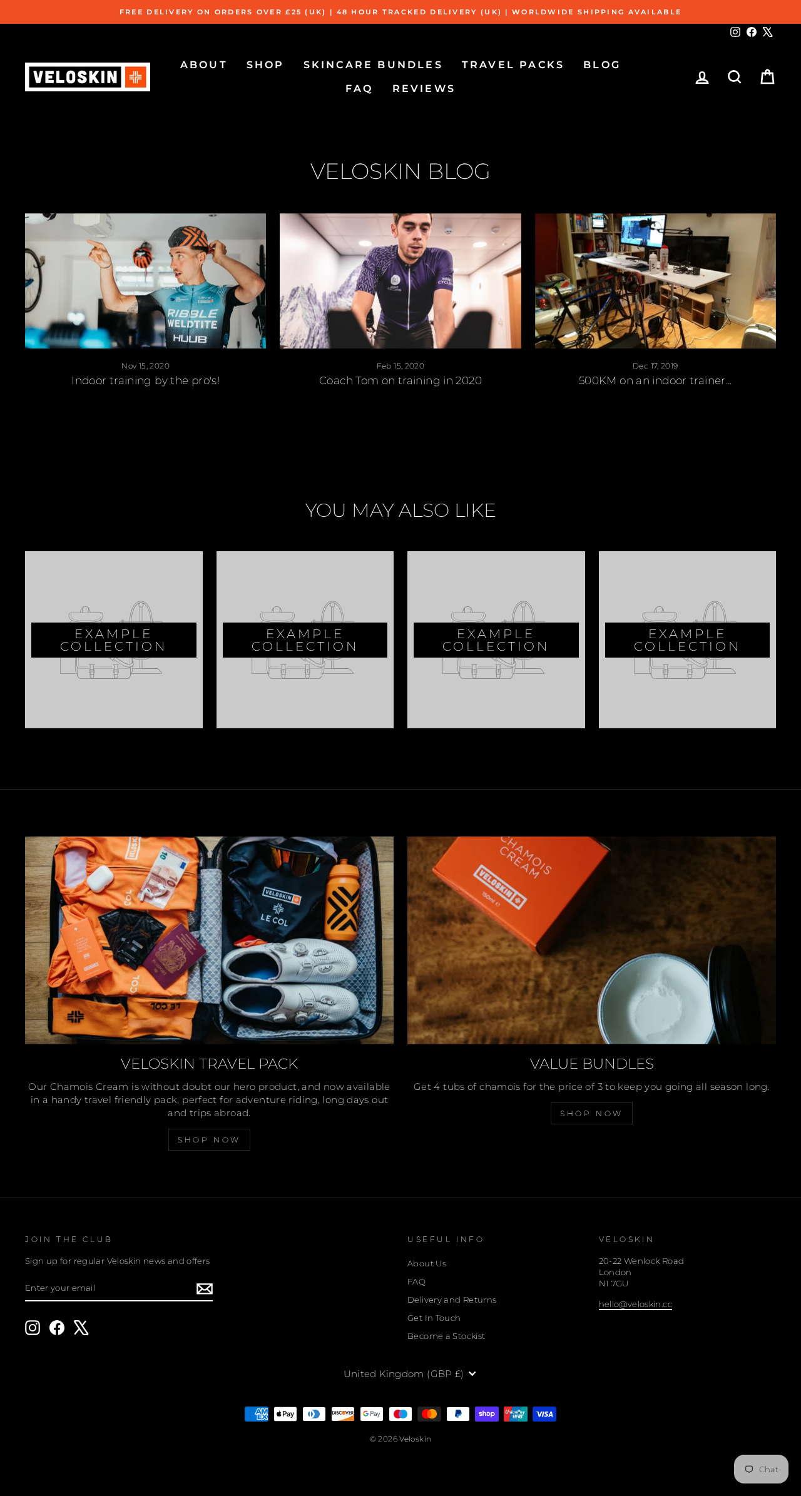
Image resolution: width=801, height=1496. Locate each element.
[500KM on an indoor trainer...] (655, 281)
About (204, 65)
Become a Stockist (446, 1336)
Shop (266, 65)
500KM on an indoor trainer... (655, 380)
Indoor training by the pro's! (145, 380)
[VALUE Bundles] (591, 940)
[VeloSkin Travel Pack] (209, 940)
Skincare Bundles (373, 65)
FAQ (359, 88)
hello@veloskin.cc (635, 1304)
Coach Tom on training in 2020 (400, 380)
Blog (602, 65)
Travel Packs (513, 65)
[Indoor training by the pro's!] (145, 281)
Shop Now (209, 1139)
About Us (426, 1263)
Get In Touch (434, 1318)
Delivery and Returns (452, 1300)
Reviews (424, 88)
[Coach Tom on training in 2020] (400, 281)
